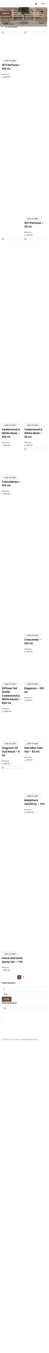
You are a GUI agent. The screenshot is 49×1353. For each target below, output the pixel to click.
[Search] (33, 3)
